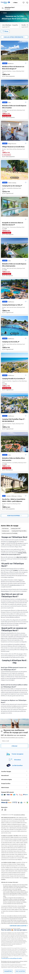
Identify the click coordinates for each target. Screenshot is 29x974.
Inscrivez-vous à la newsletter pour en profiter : (13, 737)
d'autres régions (5, 591)
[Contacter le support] (27, 2)
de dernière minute (15, 585)
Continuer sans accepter (18, 925)
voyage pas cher (12, 541)
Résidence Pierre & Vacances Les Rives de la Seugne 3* (13, 67)
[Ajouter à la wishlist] (25, 63)
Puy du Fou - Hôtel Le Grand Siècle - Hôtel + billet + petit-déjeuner (14, 500)
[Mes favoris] (23, 2)
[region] (14, 949)
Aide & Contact (5, 787)
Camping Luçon (5, 530)
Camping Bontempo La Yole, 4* (12, 305)
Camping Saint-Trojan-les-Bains (19, 530)
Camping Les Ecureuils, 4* (10, 341)
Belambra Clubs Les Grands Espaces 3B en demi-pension (14, 265)
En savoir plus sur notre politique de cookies (12, 958)
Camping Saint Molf (15, 528)
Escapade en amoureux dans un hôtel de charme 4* (12, 224)
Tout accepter (20, 971)
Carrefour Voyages (6, 771)
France (5, 12)
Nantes (20, 580)
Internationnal (5, 775)
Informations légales (6, 779)
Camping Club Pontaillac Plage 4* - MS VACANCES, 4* (13, 420)
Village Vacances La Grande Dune (13, 146)
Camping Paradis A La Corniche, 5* (13, 378)
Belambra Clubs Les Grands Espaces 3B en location (14, 106)
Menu (15, 2)
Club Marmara (5, 528)
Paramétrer (8, 971)
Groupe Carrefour (5, 783)
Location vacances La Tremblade (9, 533)
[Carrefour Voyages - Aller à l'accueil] (5, 2)
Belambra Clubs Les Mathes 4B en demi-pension (13, 459)
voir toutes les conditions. (19, 814)
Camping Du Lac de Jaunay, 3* (12, 186)
